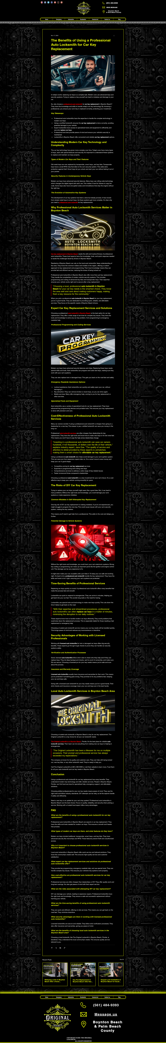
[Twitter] (48, 2)
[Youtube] (55, 2)
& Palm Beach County (113, 12)
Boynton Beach (113, 11)
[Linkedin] (51, 2)
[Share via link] (64, 948)
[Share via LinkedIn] (60, 948)
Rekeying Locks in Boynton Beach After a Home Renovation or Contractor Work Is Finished (55, 980)
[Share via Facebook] (52, 948)
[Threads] (58, 2)
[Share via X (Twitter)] (56, 948)
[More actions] (114, 35)
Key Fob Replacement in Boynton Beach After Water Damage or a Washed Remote (83, 981)
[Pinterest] (61, 2)
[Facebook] (45, 2)
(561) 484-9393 (112, 3)
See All (122, 959)
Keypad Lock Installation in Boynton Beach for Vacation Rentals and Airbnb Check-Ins (111, 980)
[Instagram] (42, 2)
